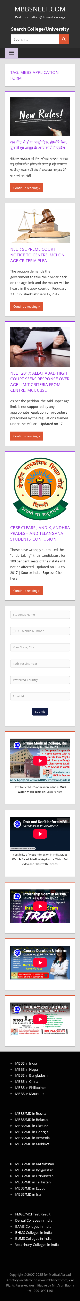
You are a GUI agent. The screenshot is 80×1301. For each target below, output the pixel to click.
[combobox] (14, 631)
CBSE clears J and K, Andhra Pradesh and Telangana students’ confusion (40, 533)
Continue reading (25, 188)
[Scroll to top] (73, 1294)
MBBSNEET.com (40, 8)
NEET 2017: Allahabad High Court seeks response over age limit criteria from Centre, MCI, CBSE (39, 381)
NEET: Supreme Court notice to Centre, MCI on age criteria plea (37, 254)
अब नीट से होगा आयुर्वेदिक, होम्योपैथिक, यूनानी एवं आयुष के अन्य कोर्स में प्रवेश (38, 144)
